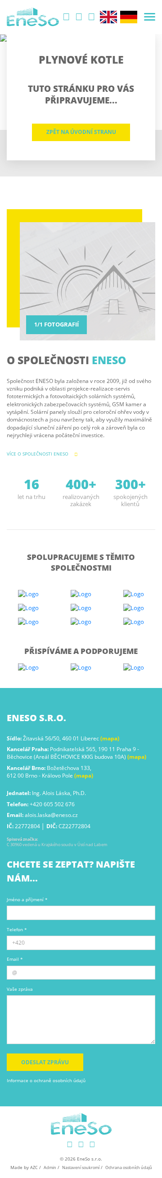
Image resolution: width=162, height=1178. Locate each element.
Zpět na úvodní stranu (81, 132)
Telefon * (17, 930)
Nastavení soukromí (80, 1167)
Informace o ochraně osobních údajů (46, 1080)
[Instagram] (79, 17)
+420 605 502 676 (52, 804)
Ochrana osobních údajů (128, 1167)
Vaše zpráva (20, 989)
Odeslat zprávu (45, 1062)
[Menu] (149, 16)
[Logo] (33, 17)
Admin (50, 1167)
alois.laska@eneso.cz (51, 815)
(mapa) (109, 738)
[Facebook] (92, 17)
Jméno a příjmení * (27, 900)
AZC (34, 1167)
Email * (15, 959)
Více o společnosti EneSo (37, 454)
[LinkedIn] (67, 17)
